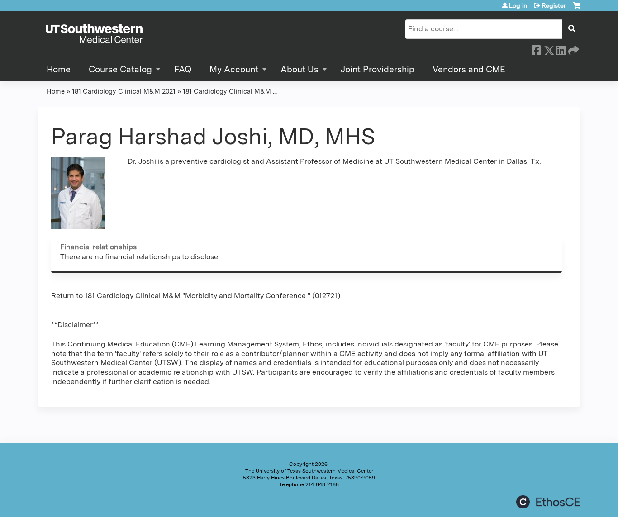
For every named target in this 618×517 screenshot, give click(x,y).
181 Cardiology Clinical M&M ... (230, 91)
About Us (299, 69)
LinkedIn (560, 48)
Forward (572, 48)
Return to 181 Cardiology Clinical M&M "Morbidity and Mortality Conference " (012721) (195, 295)
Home (59, 69)
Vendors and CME (469, 69)
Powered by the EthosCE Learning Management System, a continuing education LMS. (548, 501)
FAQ (182, 69)
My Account (233, 69)
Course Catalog (120, 69)
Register (554, 5)
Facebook (536, 48)
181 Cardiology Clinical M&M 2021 (124, 91)
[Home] (94, 34)
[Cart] (576, 8)
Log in (518, 5)
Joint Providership (377, 69)
